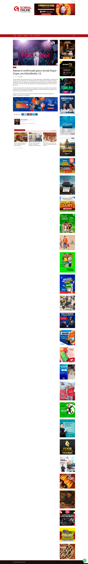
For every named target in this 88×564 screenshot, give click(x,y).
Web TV (31, 35)
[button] (84, 560)
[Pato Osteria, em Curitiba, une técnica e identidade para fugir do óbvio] (49, 137)
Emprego (26, 35)
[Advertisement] (44, 24)
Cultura (14, 67)
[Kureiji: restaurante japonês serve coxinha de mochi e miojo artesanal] (21, 137)
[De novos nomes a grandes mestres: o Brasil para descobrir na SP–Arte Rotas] (35, 137)
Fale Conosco (37, 35)
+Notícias (19, 35)
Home (15, 35)
